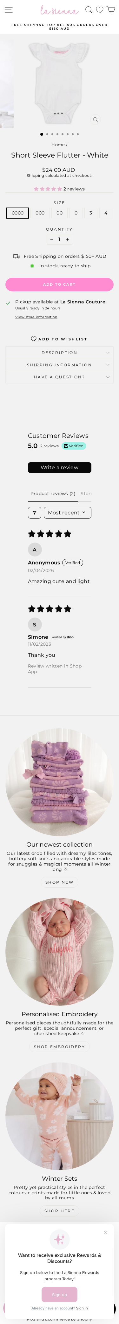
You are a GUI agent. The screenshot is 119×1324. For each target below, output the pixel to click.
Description (59, 352)
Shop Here (59, 1211)
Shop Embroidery (59, 1046)
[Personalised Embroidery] (59, 952)
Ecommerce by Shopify (68, 1319)
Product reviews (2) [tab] (53, 493)
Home (58, 144)
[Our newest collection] (59, 782)
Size (59, 203)
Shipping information (59, 365)
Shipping (35, 175)
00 (59, 213)
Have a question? (59, 377)
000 (40, 213)
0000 (17, 213)
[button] (48, 189)
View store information (36, 317)
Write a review (60, 467)
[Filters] (34, 513)
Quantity (59, 229)
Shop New (59, 882)
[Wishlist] (100, 10)
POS (31, 1319)
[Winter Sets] (59, 1116)
